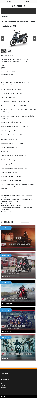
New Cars (4, 21)
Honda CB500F (6, 331)
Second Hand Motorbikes (27, 21)
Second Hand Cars (13, 21)
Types (27, 1)
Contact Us (4, 387)
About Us (3, 385)
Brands (9, 1)
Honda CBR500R (7, 304)
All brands (5, 16)
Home (3, 384)
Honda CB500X (6, 276)
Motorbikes (18, 5)
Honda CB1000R (7, 358)
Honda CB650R (6, 249)
